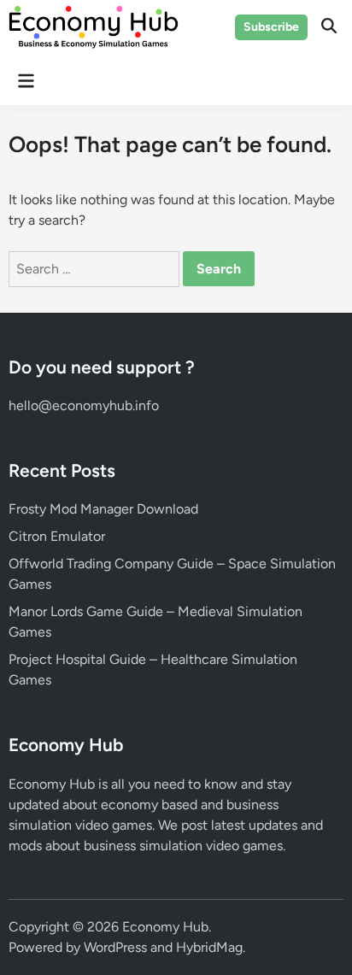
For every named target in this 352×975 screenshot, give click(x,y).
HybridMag (209, 947)
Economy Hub (165, 927)
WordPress (115, 947)
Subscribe (271, 27)
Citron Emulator (57, 536)
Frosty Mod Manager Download (103, 509)
